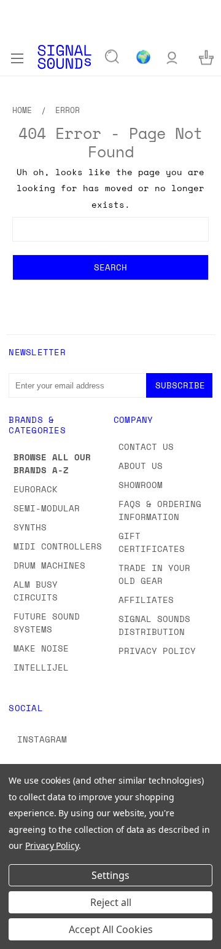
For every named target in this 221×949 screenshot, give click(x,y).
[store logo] (64, 57)
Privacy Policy (157, 650)
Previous (19, 936)
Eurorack (36, 488)
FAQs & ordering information (159, 510)
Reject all (110, 902)
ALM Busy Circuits (36, 591)
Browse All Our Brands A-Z (52, 463)
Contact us (146, 446)
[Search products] (112, 57)
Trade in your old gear (154, 574)
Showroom (140, 484)
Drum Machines (49, 565)
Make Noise (41, 648)
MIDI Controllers (58, 546)
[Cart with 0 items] (206, 57)
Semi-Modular (47, 508)
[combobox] (110, 229)
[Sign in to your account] (172, 57)
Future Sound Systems (47, 623)
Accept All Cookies (111, 929)
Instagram (42, 739)
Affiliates (146, 599)
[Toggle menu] (17, 56)
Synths (30, 527)
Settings (110, 875)
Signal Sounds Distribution (154, 625)
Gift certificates (151, 542)
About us (140, 465)
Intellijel (41, 667)
